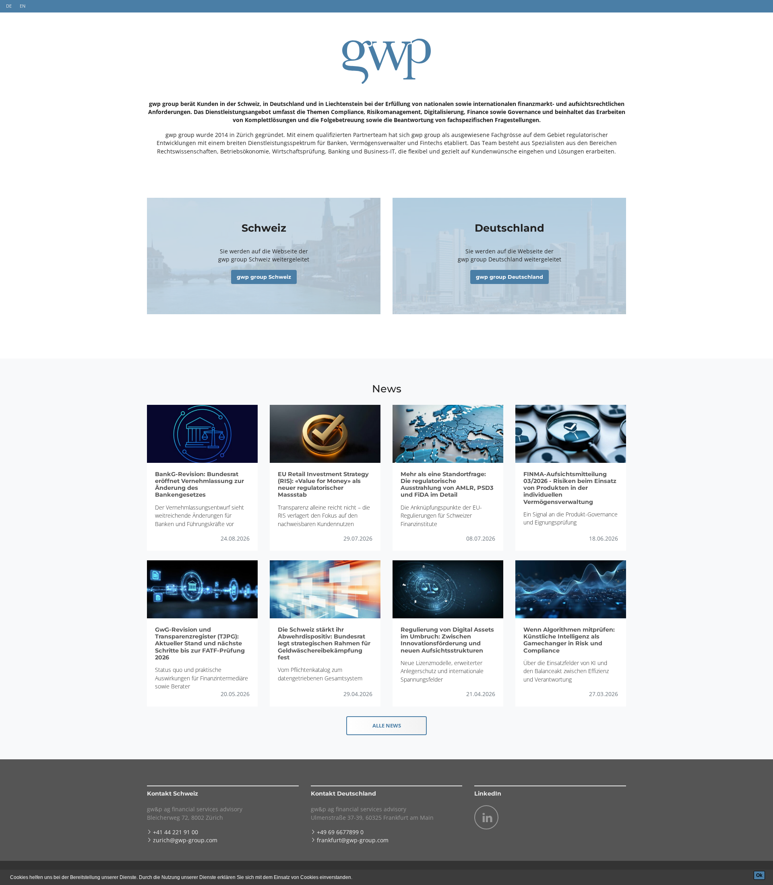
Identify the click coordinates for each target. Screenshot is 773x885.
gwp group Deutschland (509, 277)
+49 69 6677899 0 (340, 832)
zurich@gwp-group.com (185, 840)
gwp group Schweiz (264, 277)
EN (22, 6)
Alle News (386, 725)
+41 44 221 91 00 (175, 832)
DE (9, 6)
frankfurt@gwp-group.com (353, 840)
